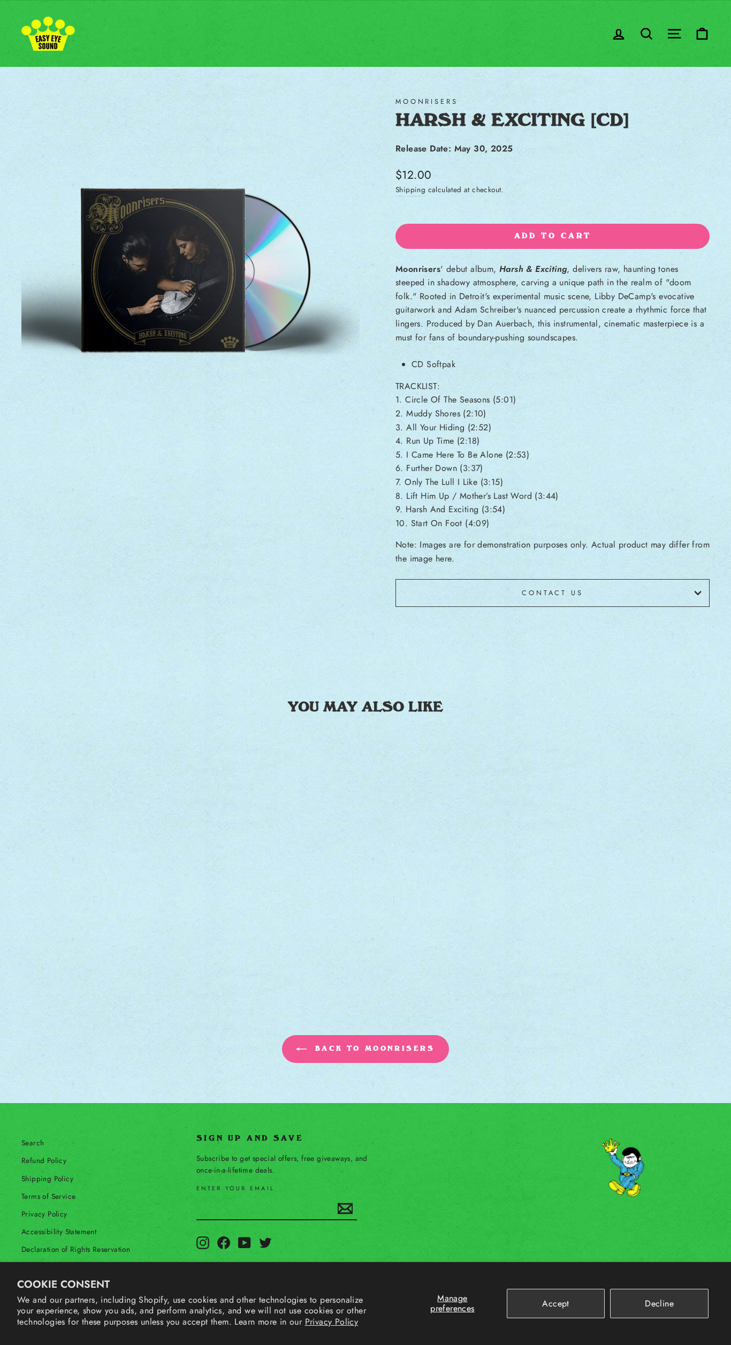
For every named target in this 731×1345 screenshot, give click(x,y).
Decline (659, 1303)
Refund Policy (43, 1160)
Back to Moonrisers (373, 1048)
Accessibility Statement (58, 1231)
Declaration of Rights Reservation (75, 1249)
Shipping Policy (47, 1178)
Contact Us (552, 593)
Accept (555, 1303)
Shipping (410, 189)
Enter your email (235, 1188)
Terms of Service (48, 1196)
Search (32, 1142)
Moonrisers (426, 101)
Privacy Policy (332, 1322)
